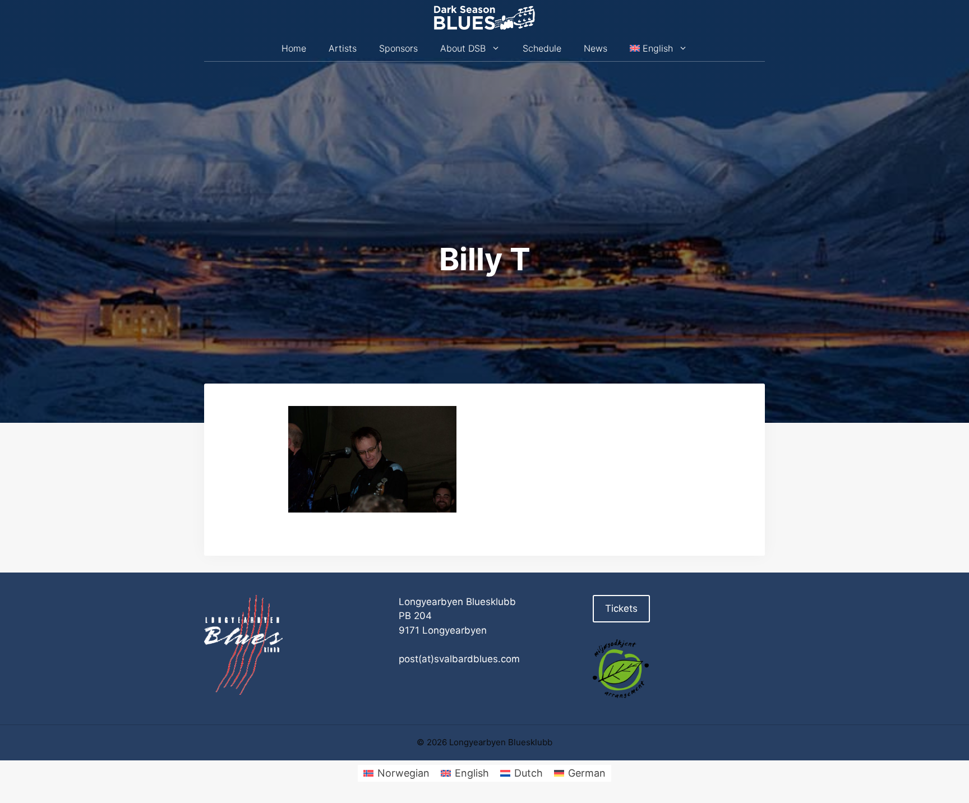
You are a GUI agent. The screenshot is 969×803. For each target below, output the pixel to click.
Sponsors (398, 48)
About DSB (463, 48)
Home (294, 48)
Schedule (542, 48)
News (595, 48)
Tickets (621, 608)
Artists (343, 48)
